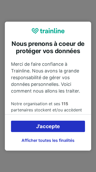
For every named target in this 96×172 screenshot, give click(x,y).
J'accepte (48, 126)
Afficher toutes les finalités (48, 140)
